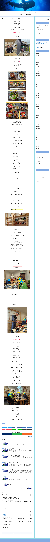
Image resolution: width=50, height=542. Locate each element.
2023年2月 (37, 146)
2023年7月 (37, 135)
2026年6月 (37, 57)
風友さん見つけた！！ (40, 33)
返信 (31, 511)
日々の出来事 (38, 183)
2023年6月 (37, 137)
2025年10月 (38, 75)
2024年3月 (37, 117)
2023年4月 (37, 141)
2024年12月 (38, 97)
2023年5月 (37, 139)
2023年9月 (37, 130)
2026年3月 (37, 64)
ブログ (37, 159)
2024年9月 (37, 104)
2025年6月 (37, 84)
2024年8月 (37, 106)
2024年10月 (38, 102)
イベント (38, 175)
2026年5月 (37, 60)
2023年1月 (37, 148)
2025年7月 (37, 82)
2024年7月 (37, 108)
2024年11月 (38, 99)
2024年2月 (37, 119)
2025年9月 (37, 77)
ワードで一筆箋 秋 (39, 29)
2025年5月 (37, 86)
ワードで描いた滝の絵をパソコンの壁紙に (42, 26)
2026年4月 (37, 62)
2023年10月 (38, 128)
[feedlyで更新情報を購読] (17, 434)
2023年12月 (38, 124)
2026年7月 (37, 55)
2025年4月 (37, 88)
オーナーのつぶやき (39, 157)
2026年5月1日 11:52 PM (5, 515)
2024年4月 (37, 115)
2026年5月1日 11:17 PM (5, 495)
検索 (36, 17)
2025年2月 (37, 93)
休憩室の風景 (38, 163)
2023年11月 (38, 126)
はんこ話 (37, 36)
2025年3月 (37, 91)
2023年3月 (37, 144)
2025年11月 (38, 73)
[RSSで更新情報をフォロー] (27, 434)
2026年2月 (37, 66)
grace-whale (4, 514)
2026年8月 (37, 53)
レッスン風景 (38, 161)
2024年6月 (37, 110)
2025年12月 (38, 71)
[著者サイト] (7, 434)
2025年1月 (37, 95)
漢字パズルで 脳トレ (40, 31)
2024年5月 (37, 113)
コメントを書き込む (17, 533)
